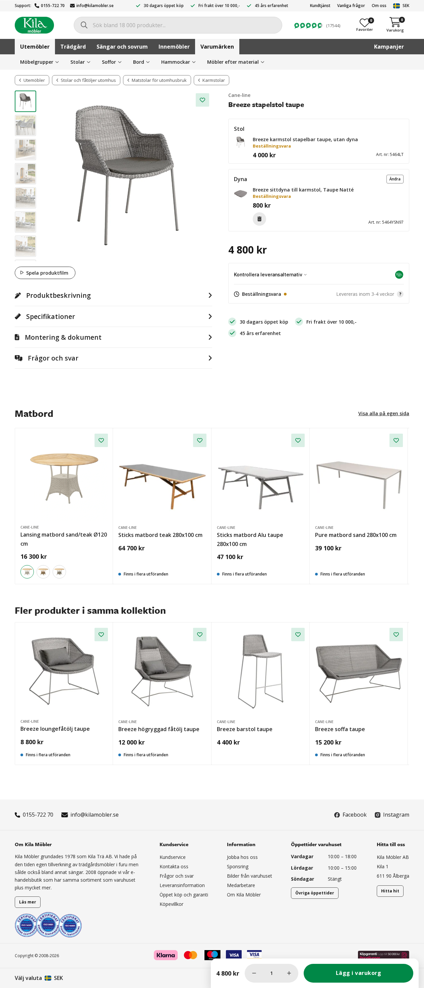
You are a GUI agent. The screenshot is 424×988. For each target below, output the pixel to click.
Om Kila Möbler (244, 894)
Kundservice (173, 857)
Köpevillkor (171, 904)
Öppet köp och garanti (184, 894)
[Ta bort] (259, 219)
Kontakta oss (174, 866)
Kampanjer (389, 46)
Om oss (379, 5)
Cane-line (239, 95)
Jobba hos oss (242, 857)
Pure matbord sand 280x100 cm (356, 535)
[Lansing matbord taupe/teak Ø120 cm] (59, 572)
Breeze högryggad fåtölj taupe (158, 729)
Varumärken (217, 46)
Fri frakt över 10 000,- (219, 5)
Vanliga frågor (351, 5)
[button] (240, 142)
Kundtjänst (320, 5)
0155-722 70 (53, 5)
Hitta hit (390, 891)
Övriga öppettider (314, 893)
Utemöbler (35, 46)
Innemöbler (174, 46)
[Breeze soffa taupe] (359, 672)
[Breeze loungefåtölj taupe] (64, 671)
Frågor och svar (177, 876)
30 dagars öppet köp (164, 5)
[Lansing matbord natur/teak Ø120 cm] (43, 572)
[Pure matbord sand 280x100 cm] (359, 478)
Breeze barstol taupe (244, 729)
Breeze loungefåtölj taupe (55, 728)
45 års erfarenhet (271, 5)
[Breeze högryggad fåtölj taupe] (162, 672)
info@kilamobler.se (95, 5)
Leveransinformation (182, 885)
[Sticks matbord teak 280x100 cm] (162, 478)
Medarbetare (241, 885)
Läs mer (27, 902)
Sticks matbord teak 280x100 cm (160, 535)
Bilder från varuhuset (249, 876)
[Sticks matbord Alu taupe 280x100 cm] (261, 478)
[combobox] (178, 25)
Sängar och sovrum (122, 46)
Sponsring (237, 866)
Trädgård (73, 46)
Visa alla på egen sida (383, 413)
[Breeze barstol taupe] (261, 672)
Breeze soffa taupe (340, 729)
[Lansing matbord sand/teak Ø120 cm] (64, 477)
